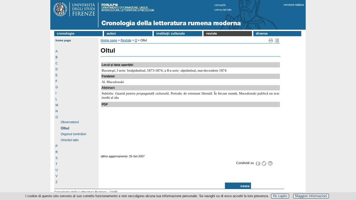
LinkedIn (270, 163)
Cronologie (65, 33)
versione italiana (294, 4)
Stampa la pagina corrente (270, 40)
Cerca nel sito (222, 9)
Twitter (264, 163)
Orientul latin (70, 140)
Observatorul (70, 122)
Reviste (211, 33)
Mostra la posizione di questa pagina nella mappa (276, 40)
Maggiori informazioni (311, 196)
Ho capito (280, 196)
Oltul (65, 128)
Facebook (258, 163)
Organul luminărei (73, 134)
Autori (111, 33)
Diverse (262, 33)
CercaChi (219, 5)
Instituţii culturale (170, 33)
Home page (63, 40)
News (245, 186)
